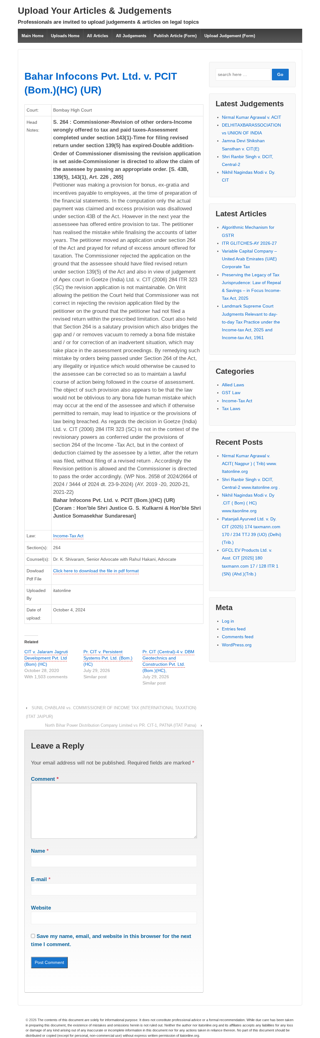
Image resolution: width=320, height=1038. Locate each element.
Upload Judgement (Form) (229, 35)
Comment (45, 779)
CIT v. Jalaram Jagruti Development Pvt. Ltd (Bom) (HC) (46, 658)
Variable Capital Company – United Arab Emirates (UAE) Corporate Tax (249, 258)
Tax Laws (231, 408)
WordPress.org (237, 644)
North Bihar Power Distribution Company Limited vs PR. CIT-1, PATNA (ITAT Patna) (120, 725)
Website (41, 908)
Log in (228, 621)
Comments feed (237, 636)
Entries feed (234, 628)
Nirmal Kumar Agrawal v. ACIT (251, 117)
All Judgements (131, 35)
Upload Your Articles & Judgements (95, 11)
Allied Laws (233, 384)
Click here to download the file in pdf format (96, 570)
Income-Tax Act (68, 535)
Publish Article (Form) (175, 35)
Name (38, 851)
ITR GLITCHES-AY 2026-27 (249, 243)
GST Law (231, 392)
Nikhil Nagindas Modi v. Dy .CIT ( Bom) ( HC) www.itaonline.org (248, 503)
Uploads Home (65, 35)
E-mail (39, 879)
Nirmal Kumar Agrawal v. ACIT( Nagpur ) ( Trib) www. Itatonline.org (249, 463)
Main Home (32, 35)
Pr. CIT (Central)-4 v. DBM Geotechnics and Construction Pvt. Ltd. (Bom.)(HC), (168, 661)
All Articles (97, 35)
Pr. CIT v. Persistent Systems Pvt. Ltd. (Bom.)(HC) (107, 658)
